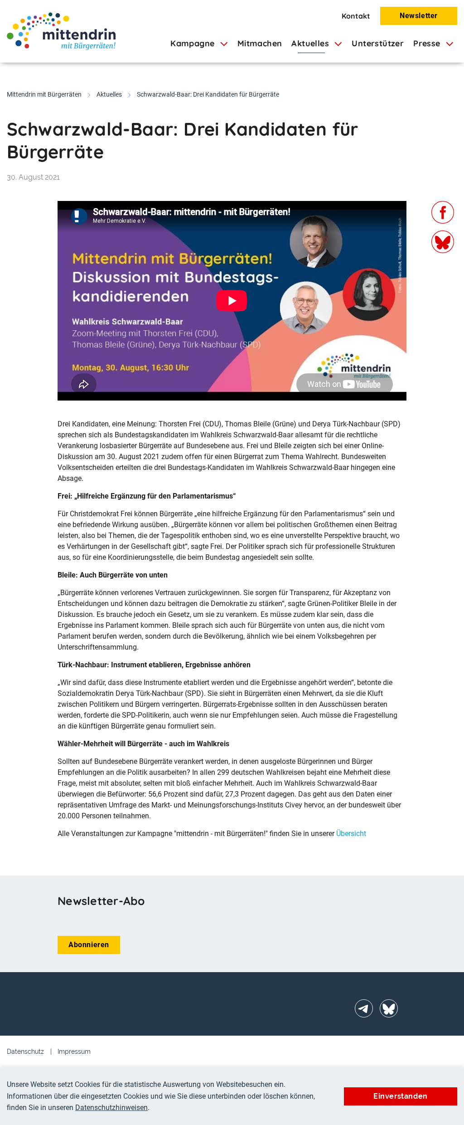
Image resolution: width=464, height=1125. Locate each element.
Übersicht (351, 833)
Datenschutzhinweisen (111, 1107)
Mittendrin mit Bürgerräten (44, 94)
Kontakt (356, 15)
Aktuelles (109, 94)
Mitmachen (259, 43)
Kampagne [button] (193, 43)
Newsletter (419, 15)
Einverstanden (400, 1096)
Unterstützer (378, 43)
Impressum (74, 1051)
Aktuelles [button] (311, 43)
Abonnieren (88, 944)
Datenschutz (25, 1051)
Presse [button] (428, 43)
